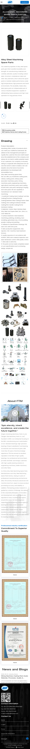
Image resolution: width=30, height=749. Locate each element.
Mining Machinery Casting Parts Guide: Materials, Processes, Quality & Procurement (14, 677)
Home (5, 18)
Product (11, 18)
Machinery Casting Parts (21, 18)
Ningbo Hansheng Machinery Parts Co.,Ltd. (17, 744)
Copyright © (6, 744)
